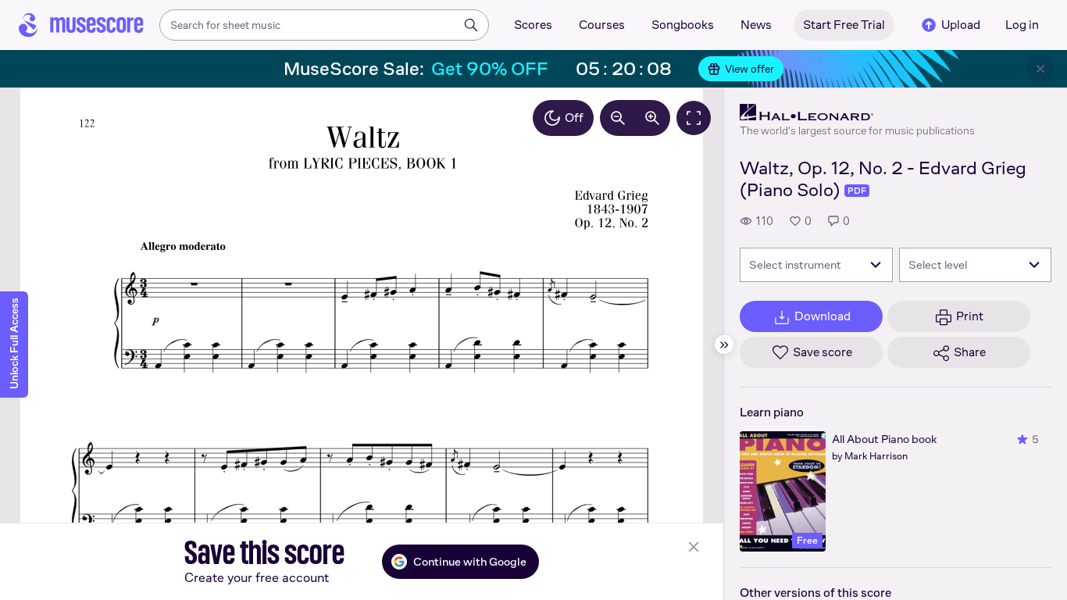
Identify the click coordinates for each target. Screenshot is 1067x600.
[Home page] (81, 25)
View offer (749, 68)
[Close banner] (1040, 69)
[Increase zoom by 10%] (652, 118)
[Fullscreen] (693, 118)
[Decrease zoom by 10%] (618, 118)
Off (574, 117)
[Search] (471, 25)
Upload (960, 24)
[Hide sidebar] (724, 344)
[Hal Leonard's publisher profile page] (857, 112)
